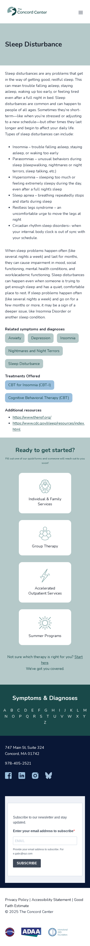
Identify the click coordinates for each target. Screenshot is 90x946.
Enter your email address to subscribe (43, 831)
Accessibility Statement (51, 899)
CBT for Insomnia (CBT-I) (29, 384)
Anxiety (14, 338)
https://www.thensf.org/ (32, 417)
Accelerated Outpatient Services (45, 591)
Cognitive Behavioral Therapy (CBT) (38, 397)
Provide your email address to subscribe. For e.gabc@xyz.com (38, 851)
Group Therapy (45, 546)
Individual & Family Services (45, 501)
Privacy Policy (16, 899)
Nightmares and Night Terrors (33, 350)
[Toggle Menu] (80, 12)
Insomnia (67, 338)
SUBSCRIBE (27, 863)
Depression (40, 338)
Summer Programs (45, 635)
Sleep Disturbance (24, 363)
